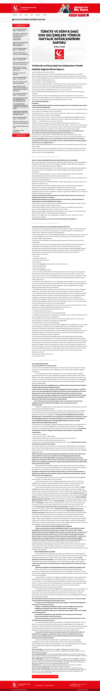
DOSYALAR (38, 14)
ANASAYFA (15, 14)
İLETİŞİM (44, 14)
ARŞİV (31, 14)
